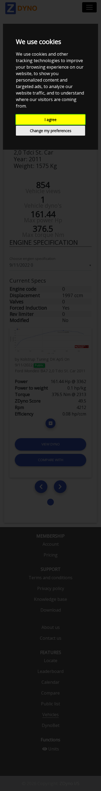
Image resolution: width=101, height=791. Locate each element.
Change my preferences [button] (50, 130)
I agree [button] (50, 119)
